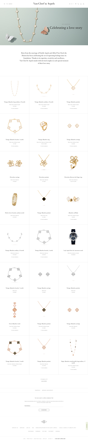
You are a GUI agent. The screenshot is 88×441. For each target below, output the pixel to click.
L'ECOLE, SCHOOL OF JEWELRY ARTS (67, 427)
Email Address (27, 405)
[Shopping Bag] (83, 4)
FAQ (33, 427)
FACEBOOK (37, 431)
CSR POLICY (45, 438)
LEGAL (24, 438)
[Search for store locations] (75, 3)
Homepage (37, 390)
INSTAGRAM (31, 431)
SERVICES (22, 427)
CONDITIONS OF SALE (37, 438)
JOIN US (28, 427)
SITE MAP (50, 438)
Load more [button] (44, 381)
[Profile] (81, 3)
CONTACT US (15, 427)
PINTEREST (51, 431)
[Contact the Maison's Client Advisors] (78, 3)
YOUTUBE (44, 431)
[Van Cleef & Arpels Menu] (4, 4)
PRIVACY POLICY (30, 438)
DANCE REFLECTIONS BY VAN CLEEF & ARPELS (46, 427)
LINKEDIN (57, 431)
